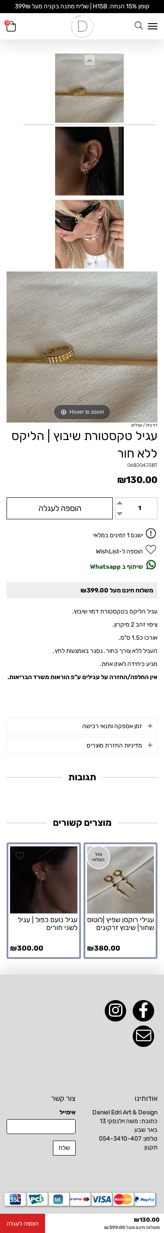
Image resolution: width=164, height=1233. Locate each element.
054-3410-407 (120, 1138)
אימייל (67, 1112)
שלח (64, 1148)
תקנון (150, 1147)
